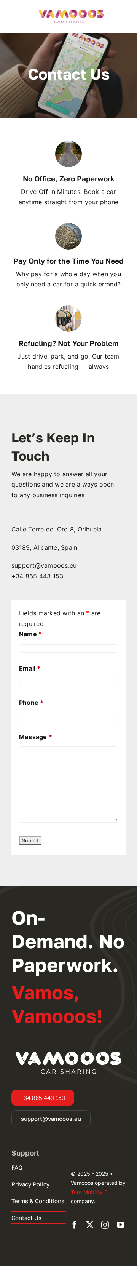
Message (35, 737)
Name (30, 634)
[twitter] (90, 1225)
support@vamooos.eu (43, 565)
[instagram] (105, 1225)
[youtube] (120, 1225)
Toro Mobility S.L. (92, 1192)
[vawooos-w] (68, 1050)
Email (30, 668)
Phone (31, 702)
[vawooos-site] (71, 10)
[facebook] (74, 1225)
